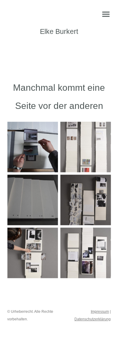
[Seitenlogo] (59, 42)
